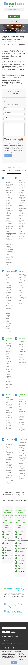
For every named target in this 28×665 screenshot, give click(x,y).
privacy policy (17, 652)
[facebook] (3, 648)
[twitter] (6, 648)
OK (14, 662)
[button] (14, 589)
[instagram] (14, 648)
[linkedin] (9, 648)
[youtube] (11, 648)
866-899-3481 (17, 643)
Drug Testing (10, 30)
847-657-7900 (14, 93)
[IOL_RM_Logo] (14, 2)
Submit (8, 155)
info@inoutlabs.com (8, 645)
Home (4, 30)
